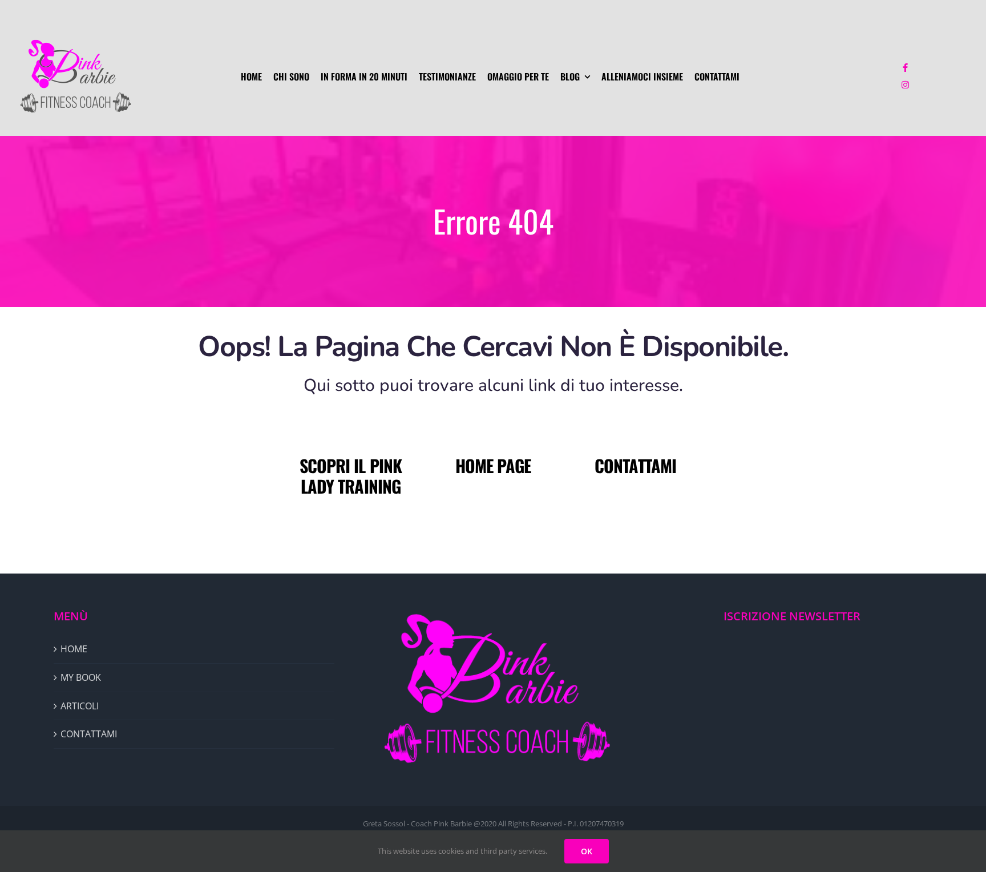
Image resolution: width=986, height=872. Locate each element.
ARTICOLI (79, 706)
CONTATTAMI (635, 465)
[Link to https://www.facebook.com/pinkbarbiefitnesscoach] (905, 67)
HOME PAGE (493, 465)
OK (586, 851)
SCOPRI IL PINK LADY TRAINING (351, 476)
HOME (73, 649)
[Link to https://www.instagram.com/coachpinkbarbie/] (905, 85)
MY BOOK (80, 677)
